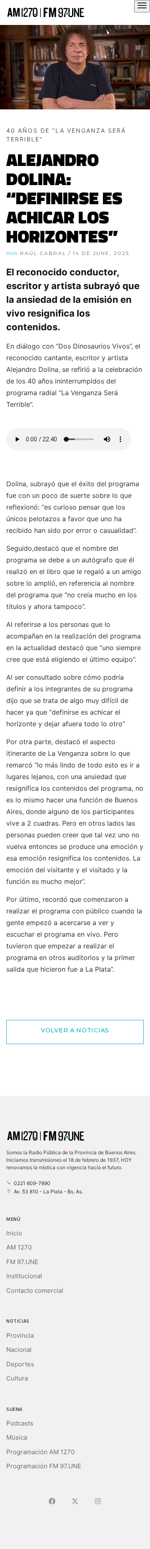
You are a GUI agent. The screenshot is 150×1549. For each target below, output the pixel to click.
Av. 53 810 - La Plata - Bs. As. (47, 1191)
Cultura (17, 1378)
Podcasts (19, 1423)
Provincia (20, 1335)
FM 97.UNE (22, 1262)
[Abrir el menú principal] (142, 6)
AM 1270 (19, 1247)
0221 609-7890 (30, 1183)
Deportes (20, 1364)
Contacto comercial (34, 1290)
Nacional (19, 1350)
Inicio (14, 1233)
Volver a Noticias (75, 1030)
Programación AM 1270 (40, 1452)
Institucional (24, 1276)
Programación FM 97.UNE (43, 1466)
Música (16, 1437)
